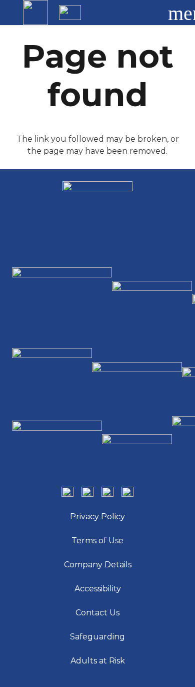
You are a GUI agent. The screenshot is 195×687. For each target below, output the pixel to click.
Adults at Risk (97, 660)
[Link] (35, 12)
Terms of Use (98, 540)
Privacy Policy (97, 516)
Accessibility (97, 588)
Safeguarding (97, 636)
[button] (147, 12)
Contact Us (98, 612)
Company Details (98, 564)
